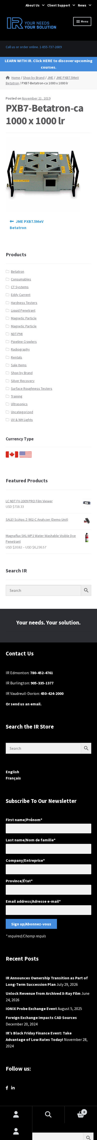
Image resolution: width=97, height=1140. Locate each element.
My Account (16, 1131)
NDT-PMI (17, 334)
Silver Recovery (23, 381)
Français (13, 777)
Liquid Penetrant (23, 310)
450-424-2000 (52, 693)
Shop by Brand (34, 77)
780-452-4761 (41, 672)
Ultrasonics (19, 404)
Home (15, 77)
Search (48, 1114)
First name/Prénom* (24, 819)
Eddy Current (20, 294)
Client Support (58, 5)
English (12, 771)
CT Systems (20, 287)
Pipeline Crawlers (24, 341)
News (82, 5)
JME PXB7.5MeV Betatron (27, 224)
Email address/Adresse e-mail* (33, 901)
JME (50, 77)
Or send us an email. (24, 703)
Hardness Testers (24, 302)
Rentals (16, 357)
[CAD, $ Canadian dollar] (12, 456)
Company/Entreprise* (25, 860)
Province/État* (19, 880)
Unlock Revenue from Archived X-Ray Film (43, 993)
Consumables (21, 279)
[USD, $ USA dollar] (25, 456)
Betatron (17, 271)
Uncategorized (22, 412)
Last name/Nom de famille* (30, 839)
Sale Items (19, 365)
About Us (33, 5)
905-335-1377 (42, 682)
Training (16, 396)
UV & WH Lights (22, 419)
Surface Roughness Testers (31, 388)
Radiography (20, 349)
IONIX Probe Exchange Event (31, 1008)
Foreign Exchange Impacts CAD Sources (41, 1017)
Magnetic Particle (24, 318)
